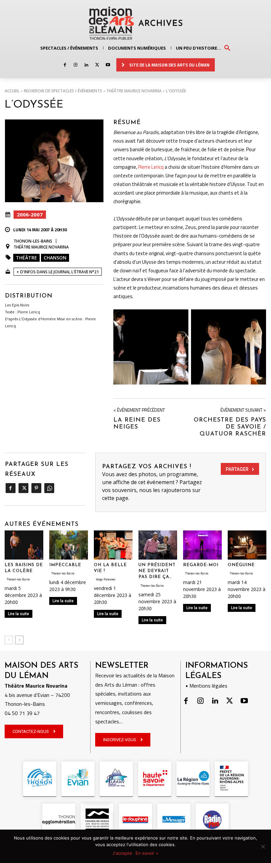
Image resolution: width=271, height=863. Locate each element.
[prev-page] (9, 640)
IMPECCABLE (65, 565)
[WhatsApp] (49, 488)
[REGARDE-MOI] (202, 545)
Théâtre (26, 257)
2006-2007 (30, 214)
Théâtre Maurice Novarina (134, 91)
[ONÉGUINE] (247, 545)
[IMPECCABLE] (68, 545)
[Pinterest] (36, 488)
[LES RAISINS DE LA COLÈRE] (24, 545)
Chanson (55, 257)
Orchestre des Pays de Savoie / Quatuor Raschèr (230, 427)
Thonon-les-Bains (33, 241)
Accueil (12, 91)
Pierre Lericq (151, 167)
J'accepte (122, 853)
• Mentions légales (206, 686)
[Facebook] (64, 65)
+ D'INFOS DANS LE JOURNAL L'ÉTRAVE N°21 (58, 272)
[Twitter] (97, 65)
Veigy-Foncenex (105, 579)
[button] (227, 47)
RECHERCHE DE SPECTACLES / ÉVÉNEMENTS (63, 91)
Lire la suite (18, 614)
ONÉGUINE (241, 565)
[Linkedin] (86, 65)
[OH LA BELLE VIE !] (113, 545)
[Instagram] (75, 65)
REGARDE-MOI (200, 565)
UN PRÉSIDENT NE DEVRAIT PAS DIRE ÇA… (156, 571)
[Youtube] (107, 65)
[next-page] (19, 640)
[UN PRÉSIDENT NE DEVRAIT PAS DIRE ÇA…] (157, 545)
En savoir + (147, 853)
